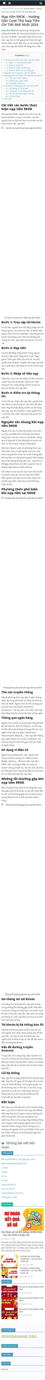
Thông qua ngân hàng (17, 81)
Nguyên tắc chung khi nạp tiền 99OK (19, 73)
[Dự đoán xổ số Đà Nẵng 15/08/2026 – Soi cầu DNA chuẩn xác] (10, 1268)
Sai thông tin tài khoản (17, 88)
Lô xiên (4, 1180)
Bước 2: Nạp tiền (14, 65)
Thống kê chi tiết (9, 1197)
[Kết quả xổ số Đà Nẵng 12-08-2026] (10, 1309)
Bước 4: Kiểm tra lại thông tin (20, 70)
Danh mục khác (16, 8)
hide (27, 55)
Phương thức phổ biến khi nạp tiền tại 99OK (22, 75)
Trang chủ (5, 8)
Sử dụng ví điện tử (15, 83)
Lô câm (4, 1167)
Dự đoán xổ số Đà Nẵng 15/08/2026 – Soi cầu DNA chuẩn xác (31, 1270)
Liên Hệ (4, 1369)
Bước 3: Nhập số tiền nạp (18, 68)
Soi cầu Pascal (8, 1188)
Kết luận (7, 99)
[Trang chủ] (4, 3)
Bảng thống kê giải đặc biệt (14, 1163)
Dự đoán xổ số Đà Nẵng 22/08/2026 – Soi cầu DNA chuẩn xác (21, 1233)
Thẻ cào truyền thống (16, 78)
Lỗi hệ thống (13, 96)
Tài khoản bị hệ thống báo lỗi (20, 91)
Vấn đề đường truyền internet (20, 93)
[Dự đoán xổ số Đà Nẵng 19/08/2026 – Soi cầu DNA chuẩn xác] (10, 1256)
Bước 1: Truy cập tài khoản (19, 62)
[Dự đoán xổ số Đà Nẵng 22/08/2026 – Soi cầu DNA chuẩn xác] (22, 1210)
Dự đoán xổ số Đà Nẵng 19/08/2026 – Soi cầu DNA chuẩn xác (31, 1258)
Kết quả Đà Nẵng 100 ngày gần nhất (18, 1159)
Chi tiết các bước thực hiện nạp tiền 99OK (21, 60)
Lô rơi (4, 1176)
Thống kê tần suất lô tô (12, 1193)
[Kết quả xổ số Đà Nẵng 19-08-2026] (10, 1287)
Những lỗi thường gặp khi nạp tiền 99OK (21, 86)
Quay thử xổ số (8, 1184)
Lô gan (4, 1172)
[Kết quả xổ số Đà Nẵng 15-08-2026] (10, 1298)
